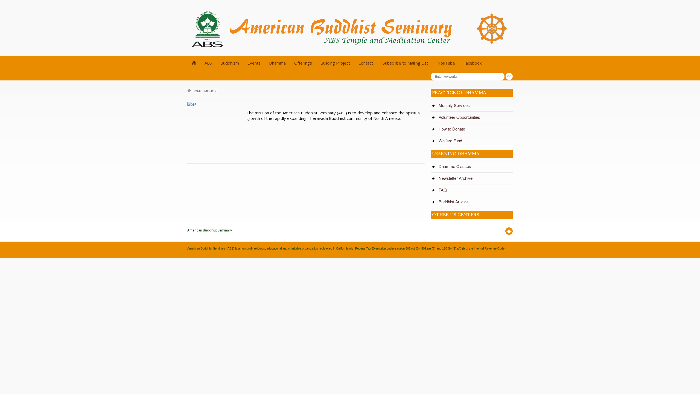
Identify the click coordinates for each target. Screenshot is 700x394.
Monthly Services (456, 105)
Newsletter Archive (457, 178)
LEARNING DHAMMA (455, 153)
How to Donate (453, 129)
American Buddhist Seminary (209, 230)
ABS (208, 63)
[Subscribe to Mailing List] (405, 63)
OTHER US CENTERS (455, 214)
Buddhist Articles (455, 201)
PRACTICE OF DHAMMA (459, 92)
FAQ (444, 190)
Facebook (472, 63)
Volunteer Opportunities (461, 117)
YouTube (446, 63)
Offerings (303, 63)
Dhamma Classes (456, 166)
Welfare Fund (452, 140)
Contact (365, 63)
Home (197, 91)
